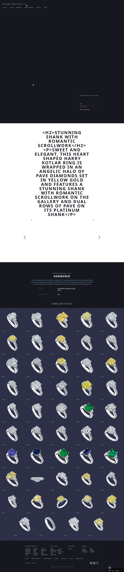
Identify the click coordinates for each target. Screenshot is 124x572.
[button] (24, 237)
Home (11, 7)
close (121, 570)
